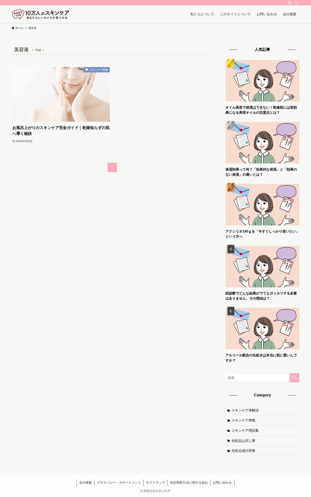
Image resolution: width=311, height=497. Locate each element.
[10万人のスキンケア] (40, 14)
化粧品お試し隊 (243, 441)
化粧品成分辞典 (243, 451)
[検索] (296, 2)
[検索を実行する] (294, 377)
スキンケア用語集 (245, 430)
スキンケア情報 (243, 420)
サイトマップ (155, 482)
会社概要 (85, 482)
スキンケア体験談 (245, 410)
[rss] (290, 2)
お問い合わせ (222, 482)
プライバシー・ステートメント (119, 482)
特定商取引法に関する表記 (189, 482)
